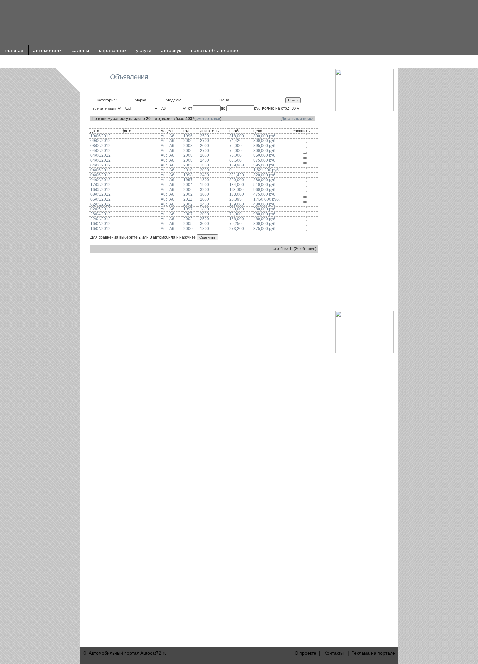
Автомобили (47, 50)
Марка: (141, 100)
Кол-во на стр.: (275, 108)
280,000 (236, 209)
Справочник (112, 50)
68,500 (235, 160)
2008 (188, 145)
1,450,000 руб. (266, 199)
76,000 (235, 150)
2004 (188, 184)
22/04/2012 (100, 219)
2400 (204, 160)
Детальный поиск (297, 118)
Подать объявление (214, 50)
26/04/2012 (100, 214)
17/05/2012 (100, 184)
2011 (187, 199)
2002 (188, 194)
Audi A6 (167, 136)
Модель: (173, 100)
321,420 (236, 175)
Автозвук (171, 50)
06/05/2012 (100, 199)
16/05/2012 (100, 189)
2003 (188, 165)
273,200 (236, 228)
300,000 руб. (264, 136)
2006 (188, 141)
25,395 (235, 199)
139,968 (236, 165)
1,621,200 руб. (266, 170)
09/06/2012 (100, 141)
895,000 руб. (264, 145)
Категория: (107, 100)
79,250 (235, 223)
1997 (188, 180)
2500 (204, 136)
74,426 (235, 141)
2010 (188, 170)
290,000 (236, 180)
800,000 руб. (264, 141)
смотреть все (208, 118)
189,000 (236, 204)
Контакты (334, 653)
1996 (188, 136)
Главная (14, 50)
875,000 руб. (264, 160)
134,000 (236, 184)
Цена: (224, 100)
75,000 (235, 145)
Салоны (80, 50)
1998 (188, 175)
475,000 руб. (264, 194)
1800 (204, 165)
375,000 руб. (264, 228)
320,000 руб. (264, 175)
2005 (188, 223)
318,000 (236, 136)
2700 (204, 141)
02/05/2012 (100, 204)
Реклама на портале (373, 653)
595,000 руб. (264, 165)
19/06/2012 (100, 136)
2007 (188, 214)
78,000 (235, 214)
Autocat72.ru (153, 653)
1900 (204, 184)
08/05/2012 (100, 194)
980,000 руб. (264, 214)
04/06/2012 (100, 150)
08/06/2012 (100, 145)
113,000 (236, 189)
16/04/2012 (100, 223)
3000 (204, 194)
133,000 (236, 194)
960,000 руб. (264, 189)
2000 (204, 145)
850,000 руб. (264, 155)
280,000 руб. (264, 180)
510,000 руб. (264, 184)
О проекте (305, 653)
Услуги (144, 50)
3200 (204, 189)
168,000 (236, 219)
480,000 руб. (264, 204)
